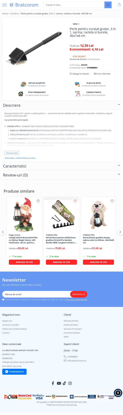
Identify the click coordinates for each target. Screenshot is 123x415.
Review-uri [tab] (15, 175)
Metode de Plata (71, 320)
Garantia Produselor (73, 329)
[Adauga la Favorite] (38, 200)
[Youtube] (58, 383)
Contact (5, 332)
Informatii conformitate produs (20, 158)
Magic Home (14, 235)
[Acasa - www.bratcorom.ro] (24, 5)
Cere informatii (103, 73)
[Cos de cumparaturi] (119, 5)
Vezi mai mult (11, 153)
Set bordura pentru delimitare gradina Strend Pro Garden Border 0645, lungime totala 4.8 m (61, 240)
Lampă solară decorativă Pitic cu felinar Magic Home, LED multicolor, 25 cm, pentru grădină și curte (23, 240)
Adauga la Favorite (80, 73)
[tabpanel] (33, 47)
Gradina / (15, 13)
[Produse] (4, 5)
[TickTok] (64, 383)
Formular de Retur (72, 332)
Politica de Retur (71, 324)
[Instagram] (70, 383)
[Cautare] (108, 4)
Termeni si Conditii (10, 324)
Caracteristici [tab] (14, 166)
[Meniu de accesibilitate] (118, 393)
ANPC (66, 336)
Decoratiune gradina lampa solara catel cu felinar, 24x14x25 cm (98, 240)
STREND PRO (51, 235)
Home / (6, 13)
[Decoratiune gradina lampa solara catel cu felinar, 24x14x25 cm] (98, 214)
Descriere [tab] (12, 105)
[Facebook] (53, 383)
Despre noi (7, 320)
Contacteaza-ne (16, 372)
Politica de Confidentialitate (76, 299)
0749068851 (72, 356)
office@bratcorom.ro (76, 360)
